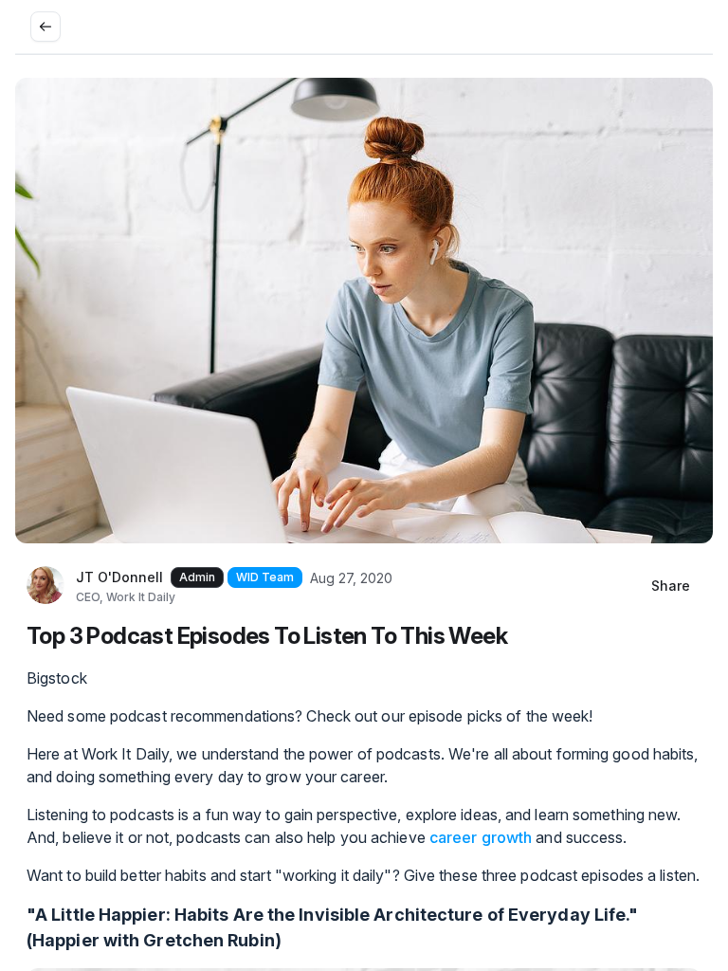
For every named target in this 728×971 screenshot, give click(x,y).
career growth (480, 837)
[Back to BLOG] (45, 26)
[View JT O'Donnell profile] (45, 586)
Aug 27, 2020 (351, 578)
